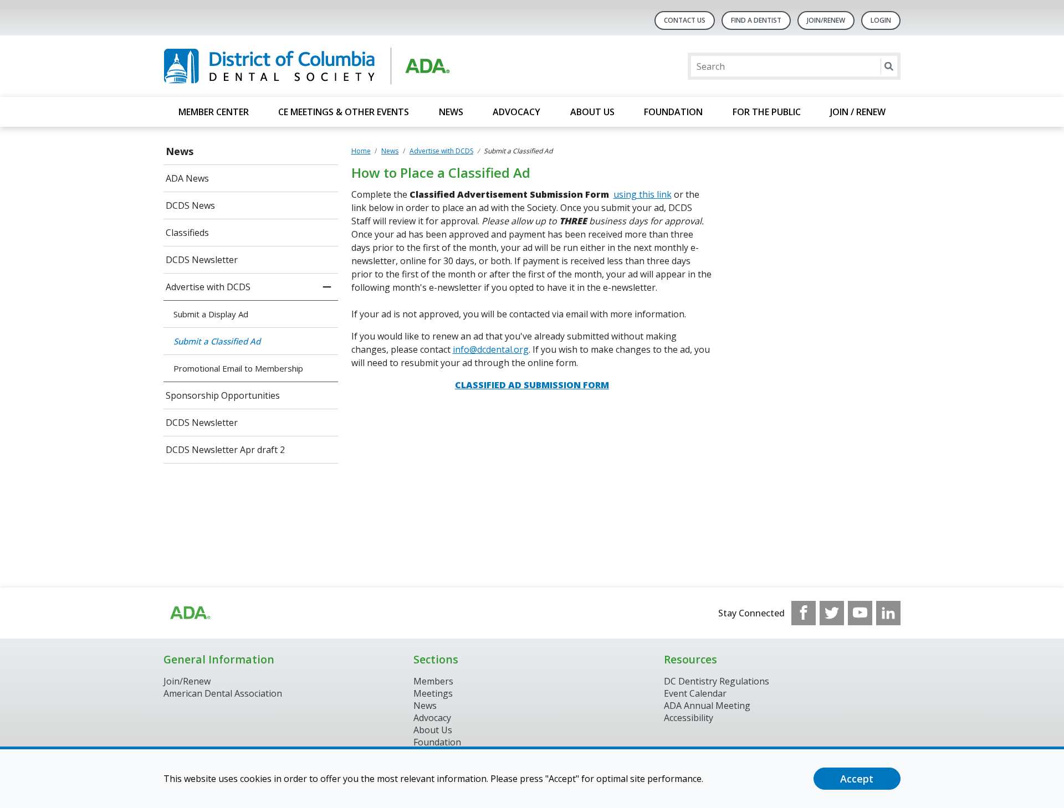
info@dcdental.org (491, 349)
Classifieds (187, 233)
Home (361, 151)
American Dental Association (222, 693)
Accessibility (688, 718)
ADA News (187, 178)
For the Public (767, 112)
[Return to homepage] (306, 66)
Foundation (673, 112)
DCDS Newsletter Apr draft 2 (225, 450)
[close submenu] (327, 287)
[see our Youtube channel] (860, 613)
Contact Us (684, 20)
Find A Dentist (756, 20)
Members (433, 681)
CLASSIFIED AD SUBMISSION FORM (532, 385)
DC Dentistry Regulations (716, 681)
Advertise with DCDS (208, 287)
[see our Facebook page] (803, 613)
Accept (856, 778)
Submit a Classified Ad (216, 341)
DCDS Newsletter (202, 260)
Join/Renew (826, 20)
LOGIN (881, 20)
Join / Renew (858, 112)
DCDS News (190, 205)
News (451, 112)
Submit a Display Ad (210, 314)
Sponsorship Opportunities (223, 395)
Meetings (433, 693)
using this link (642, 194)
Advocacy (516, 112)
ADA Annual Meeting (707, 705)
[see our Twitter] (832, 613)
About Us (592, 112)
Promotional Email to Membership (238, 368)
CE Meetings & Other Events (343, 112)
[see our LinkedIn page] (888, 613)
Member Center (213, 112)
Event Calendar (695, 693)
